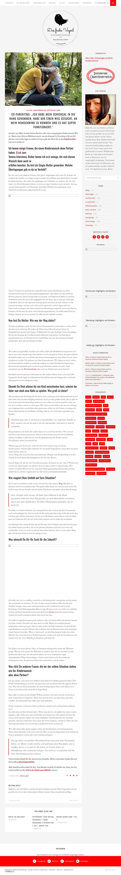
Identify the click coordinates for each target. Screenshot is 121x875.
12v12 (88, 397)
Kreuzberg (110, 427)
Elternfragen (89, 194)
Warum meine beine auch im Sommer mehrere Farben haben (98, 358)
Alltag (62, 3)
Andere (96, 397)
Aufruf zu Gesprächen (41, 870)
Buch (105, 405)
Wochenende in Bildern (95, 469)
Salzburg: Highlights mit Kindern (100, 345)
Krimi (88, 431)
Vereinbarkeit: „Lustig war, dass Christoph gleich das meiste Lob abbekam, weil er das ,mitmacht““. (100, 377)
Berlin (110, 397)
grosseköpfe (91, 422)
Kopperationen (68, 870)
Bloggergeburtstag (93, 405)
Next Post (73, 801)
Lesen (110, 439)
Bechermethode (30, 369)
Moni (87, 357)
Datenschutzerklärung (19, 870)
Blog (61, 483)
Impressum (8, 870)
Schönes (89, 456)
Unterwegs (87, 3)
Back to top (110, 870)
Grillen (101, 418)
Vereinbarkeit (91, 460)
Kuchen (95, 431)
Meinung (52, 3)
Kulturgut (103, 435)
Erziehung (90, 410)
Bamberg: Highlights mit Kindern (100, 320)
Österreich (90, 473)
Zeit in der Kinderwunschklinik (38, 770)
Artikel (51, 612)
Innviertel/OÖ (90, 202)
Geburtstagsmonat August (96, 414)
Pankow (103, 448)
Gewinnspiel (90, 418)
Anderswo (52, 870)
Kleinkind (100, 427)
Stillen (98, 456)
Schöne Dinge (73, 3)
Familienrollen (39, 3)
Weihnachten (91, 465)
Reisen (111, 448)
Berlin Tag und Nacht (17, 817)
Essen (99, 410)
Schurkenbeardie (102, 452)
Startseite (9, 3)
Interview (102, 422)
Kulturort (90, 439)
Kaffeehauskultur (91, 206)
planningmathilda (26, 762)
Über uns (59, 870)
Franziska (88, 383)
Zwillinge (110, 469)
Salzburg (89, 452)
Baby (103, 397)
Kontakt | (31, 870)
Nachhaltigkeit (92, 448)
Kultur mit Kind (23, 3)
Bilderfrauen (99, 401)
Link (19, 152)
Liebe (95, 444)
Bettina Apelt (24, 776)
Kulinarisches (91, 435)
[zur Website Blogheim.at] (9, 872)
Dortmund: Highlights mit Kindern (101, 291)
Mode (102, 444)
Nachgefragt (89, 217)
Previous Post (14, 801)
